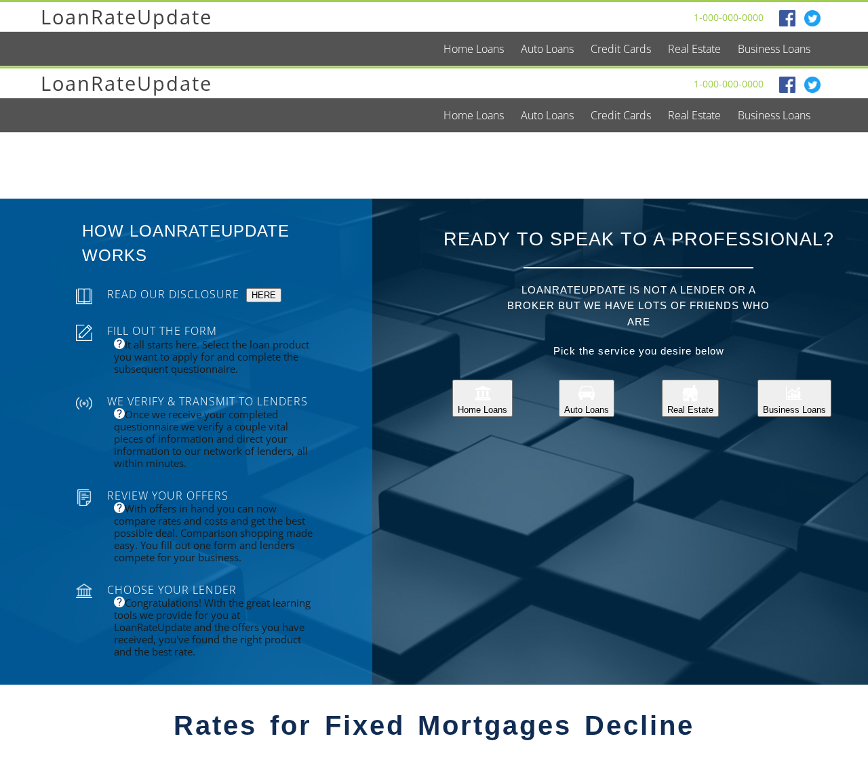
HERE (264, 295)
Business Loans (794, 410)
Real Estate (690, 410)
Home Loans (482, 410)
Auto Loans (586, 410)
